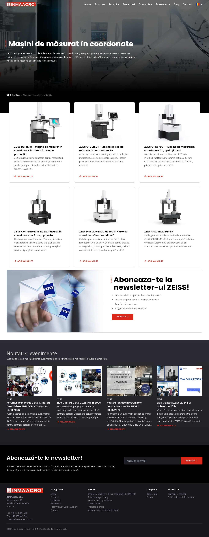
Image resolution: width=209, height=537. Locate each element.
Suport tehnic (94, 503)
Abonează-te (123, 317)
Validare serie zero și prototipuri (103, 510)
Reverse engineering (98, 497)
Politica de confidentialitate (181, 497)
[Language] (199, 4)
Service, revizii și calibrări (100, 500)
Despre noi (151, 493)
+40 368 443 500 (19, 512)
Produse (100, 4)
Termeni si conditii (177, 493)
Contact (187, 4)
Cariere (149, 497)
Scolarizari (129, 4)
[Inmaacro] (8, 95)
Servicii (112, 4)
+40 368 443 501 (19, 516)
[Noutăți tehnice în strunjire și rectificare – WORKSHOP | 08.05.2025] (129, 381)
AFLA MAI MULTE (25, 176)
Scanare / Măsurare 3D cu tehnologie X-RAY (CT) (112, 493)
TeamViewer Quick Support (63, 506)
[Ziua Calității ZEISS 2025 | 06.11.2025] (79, 381)
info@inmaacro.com (23, 519)
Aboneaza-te (192, 461)
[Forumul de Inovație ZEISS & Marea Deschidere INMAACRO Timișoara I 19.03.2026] (29, 381)
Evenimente (163, 4)
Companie (144, 4)
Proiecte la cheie (96, 506)
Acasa (87, 4)
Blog (176, 4)
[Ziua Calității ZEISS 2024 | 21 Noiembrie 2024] (179, 381)
